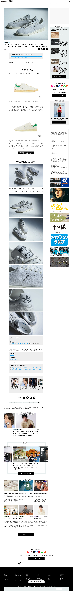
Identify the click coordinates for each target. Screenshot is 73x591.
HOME (5, 407)
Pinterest (62, 86)
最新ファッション (18, 407)
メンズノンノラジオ (24, 518)
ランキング (17, 3)
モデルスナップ (33, 3)
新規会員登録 (60, 95)
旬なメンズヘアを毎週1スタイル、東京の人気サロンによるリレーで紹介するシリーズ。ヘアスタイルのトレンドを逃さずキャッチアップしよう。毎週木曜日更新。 (41, 524)
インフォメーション (64, 3)
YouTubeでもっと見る (27, 473)
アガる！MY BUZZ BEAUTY (40, 493)
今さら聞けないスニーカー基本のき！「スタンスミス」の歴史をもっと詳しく (26, 153)
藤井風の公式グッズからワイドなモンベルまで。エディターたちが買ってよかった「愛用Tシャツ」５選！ (63, 36)
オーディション (11, 3)
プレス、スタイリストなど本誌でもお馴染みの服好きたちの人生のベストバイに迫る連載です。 (26, 498)
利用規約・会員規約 (52, 586)
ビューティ (28, 3)
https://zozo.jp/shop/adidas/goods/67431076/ (20, 343)
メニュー (71, 1)
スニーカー (37, 402)
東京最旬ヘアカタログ (39, 518)
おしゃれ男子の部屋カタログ (11, 518)
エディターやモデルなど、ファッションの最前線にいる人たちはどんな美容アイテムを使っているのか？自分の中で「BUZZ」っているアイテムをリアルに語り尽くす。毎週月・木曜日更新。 (40, 499)
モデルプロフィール (50, 3)
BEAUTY (16, 429)
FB (42, 49)
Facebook (59, 86)
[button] (15, 391)
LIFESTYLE (7, 516)
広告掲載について (45, 586)
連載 (56, 3)
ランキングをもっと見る (59, 76)
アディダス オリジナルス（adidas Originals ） (17, 402)
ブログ (38, 3)
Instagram (52, 86)
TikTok (54, 86)
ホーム (6, 3)
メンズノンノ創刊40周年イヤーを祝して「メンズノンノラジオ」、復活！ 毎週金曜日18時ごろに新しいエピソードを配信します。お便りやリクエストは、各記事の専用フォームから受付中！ (26, 524)
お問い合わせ (39, 586)
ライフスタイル (43, 3)
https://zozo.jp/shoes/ (14, 359)
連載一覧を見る (26, 534)
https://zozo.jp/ (12, 355)
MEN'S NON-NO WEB (4, 1)
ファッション (22, 3)
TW (39, 49)
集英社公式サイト (20, 586)
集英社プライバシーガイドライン (30, 586)
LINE (47, 49)
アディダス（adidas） (30, 402)
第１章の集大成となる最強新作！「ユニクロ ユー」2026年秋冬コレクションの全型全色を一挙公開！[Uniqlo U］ (63, 62)
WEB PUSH (67, 86)
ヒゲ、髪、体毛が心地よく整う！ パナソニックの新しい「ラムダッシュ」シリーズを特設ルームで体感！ (23, 388)
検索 (69, 1)
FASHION (7, 42)
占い (59, 3)
